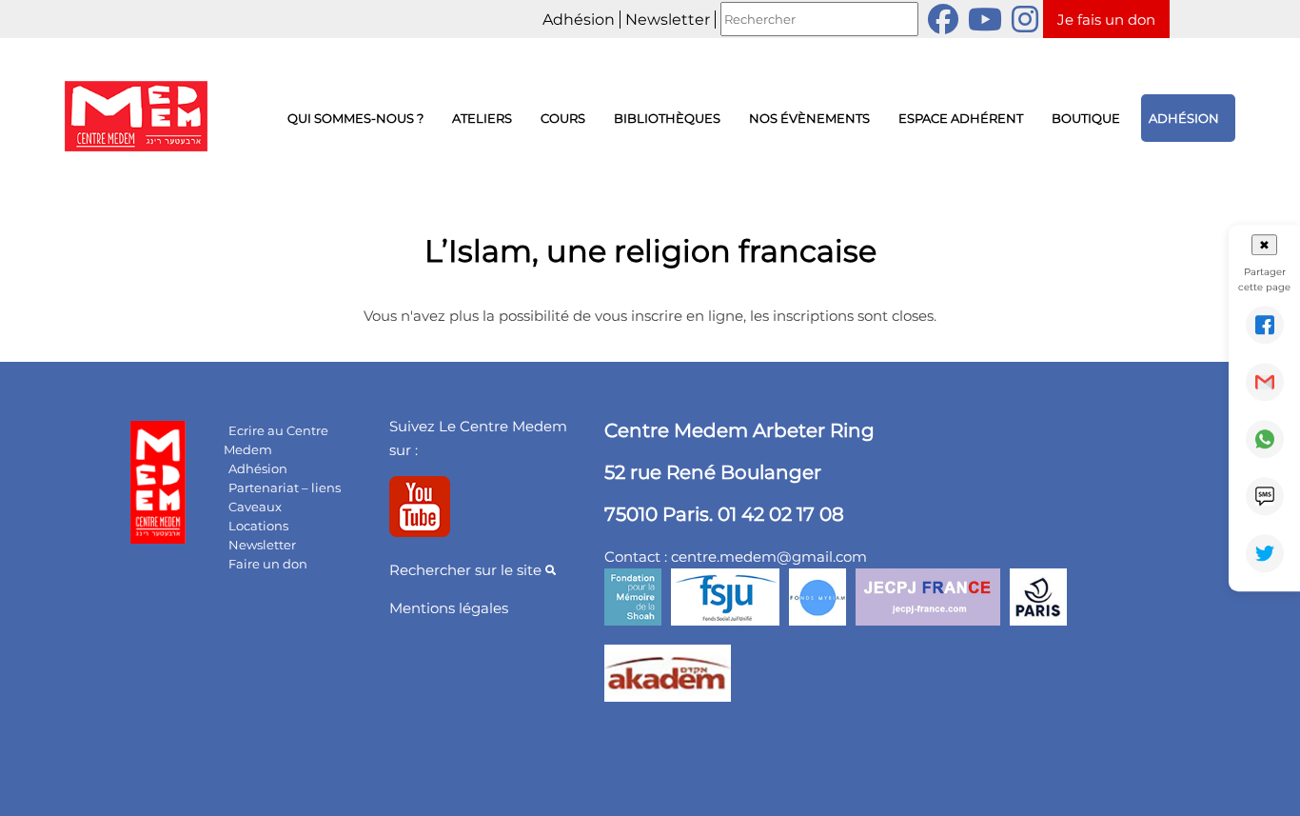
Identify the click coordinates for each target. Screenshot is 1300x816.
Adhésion (578, 19)
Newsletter (667, 19)
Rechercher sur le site (467, 570)
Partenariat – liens (284, 487)
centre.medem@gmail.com (769, 556)
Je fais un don (1106, 19)
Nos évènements (809, 118)
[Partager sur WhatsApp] (1265, 439)
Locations (258, 525)
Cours (563, 118)
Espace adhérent (960, 118)
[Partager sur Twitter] (1265, 553)
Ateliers (482, 118)
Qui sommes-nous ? (355, 118)
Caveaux (255, 506)
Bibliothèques (667, 118)
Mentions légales (448, 608)
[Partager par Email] (1265, 382)
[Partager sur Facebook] (1265, 325)
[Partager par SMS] (1265, 496)
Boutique (1086, 118)
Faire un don (267, 563)
